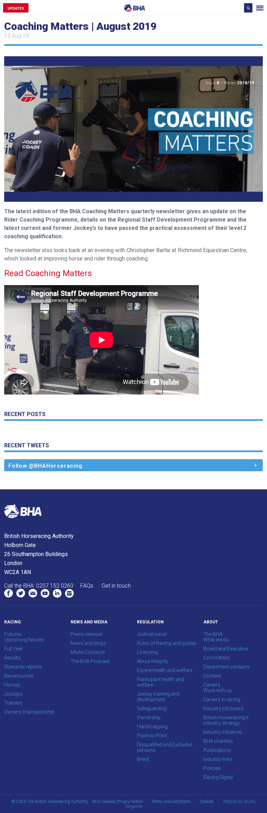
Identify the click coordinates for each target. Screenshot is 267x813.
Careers (211, 685)
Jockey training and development (158, 696)
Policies (212, 768)
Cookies (207, 801)
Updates (16, 8)
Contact (212, 676)
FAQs (86, 585)
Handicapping (152, 726)
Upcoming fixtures (24, 639)
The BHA (212, 634)
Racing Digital (218, 777)
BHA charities (218, 741)
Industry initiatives (222, 732)
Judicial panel (152, 634)
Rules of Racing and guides (166, 643)
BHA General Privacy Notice (117, 801)
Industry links (217, 759)
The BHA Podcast (90, 661)
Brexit (143, 759)
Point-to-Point (152, 735)
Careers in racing (221, 699)
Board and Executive (225, 649)
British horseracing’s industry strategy (226, 720)
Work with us (217, 690)
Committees (216, 658)
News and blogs (88, 643)
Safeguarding (152, 708)
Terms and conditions (171, 801)
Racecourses (19, 676)
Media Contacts (88, 652)
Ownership (149, 717)
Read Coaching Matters (48, 273)
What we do (216, 639)
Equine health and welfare (164, 670)
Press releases (87, 634)
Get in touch (116, 585)
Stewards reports (23, 667)
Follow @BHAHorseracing (45, 466)
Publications (217, 750)
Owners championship (29, 712)
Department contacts (226, 667)
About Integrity (152, 661)
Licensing (147, 652)
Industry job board (223, 708)
